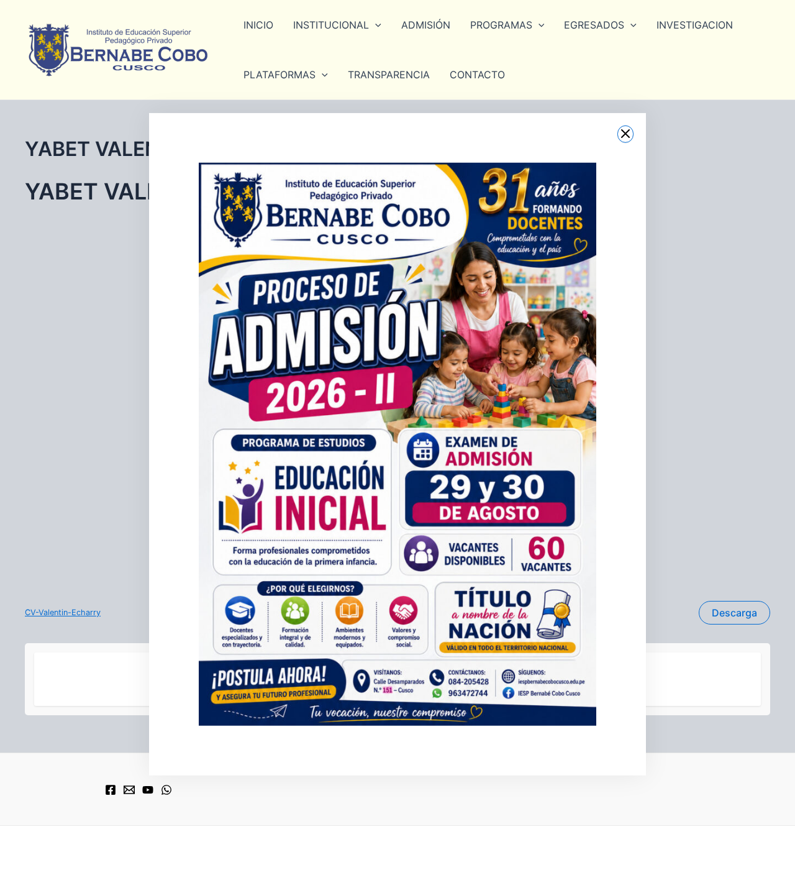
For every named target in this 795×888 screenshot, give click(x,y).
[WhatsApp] (166, 789)
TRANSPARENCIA (389, 74)
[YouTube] (147, 789)
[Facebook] (110, 789)
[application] (375, 25)
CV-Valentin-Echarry (63, 612)
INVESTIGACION (694, 25)
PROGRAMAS (501, 25)
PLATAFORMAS (279, 74)
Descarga (734, 612)
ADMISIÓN (425, 25)
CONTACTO (477, 74)
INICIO (258, 25)
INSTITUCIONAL (331, 25)
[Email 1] (129, 789)
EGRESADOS (594, 25)
